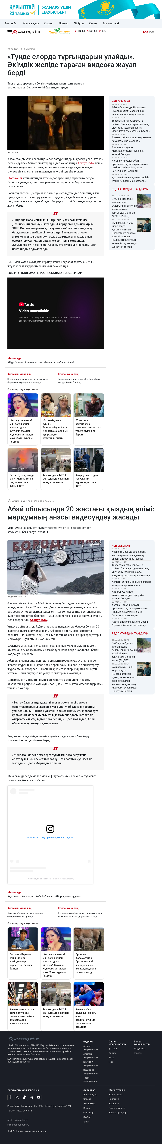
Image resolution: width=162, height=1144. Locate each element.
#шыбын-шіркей (64, 362)
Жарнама (114, 1103)
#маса (48, 362)
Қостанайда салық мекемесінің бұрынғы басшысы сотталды (130, 179)
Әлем (86, 1121)
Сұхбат (87, 1117)
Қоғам (93, 23)
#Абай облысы (44, 896)
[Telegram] (31, 1097)
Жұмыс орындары (118, 1112)
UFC (111, 1062)
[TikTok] (24, 1097)
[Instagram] (17, 1097)
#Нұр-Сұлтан (15, 362)
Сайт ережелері (117, 1108)
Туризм (138, 1053)
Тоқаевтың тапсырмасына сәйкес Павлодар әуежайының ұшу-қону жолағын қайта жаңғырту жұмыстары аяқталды (131, 126)
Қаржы (48, 23)
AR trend (63, 23)
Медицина (139, 1048)
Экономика (89, 1103)
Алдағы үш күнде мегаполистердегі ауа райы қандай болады (128, 151)
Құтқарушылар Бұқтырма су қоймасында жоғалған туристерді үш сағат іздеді (80, 915)
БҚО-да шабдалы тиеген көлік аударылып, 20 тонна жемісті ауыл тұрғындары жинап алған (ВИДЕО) (124, 207)
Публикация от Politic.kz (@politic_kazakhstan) (50, 878)
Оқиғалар (31, 49)
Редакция (114, 1099)
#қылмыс (13, 896)
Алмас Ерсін (18, 501)
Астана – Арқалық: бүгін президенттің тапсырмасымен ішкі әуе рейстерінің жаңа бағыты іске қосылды (130, 165)
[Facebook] (10, 1097)
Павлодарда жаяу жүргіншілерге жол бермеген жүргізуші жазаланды (27, 381)
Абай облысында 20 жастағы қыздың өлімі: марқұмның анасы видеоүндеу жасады (129, 111)
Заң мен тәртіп (111, 23)
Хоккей (112, 1053)
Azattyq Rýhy (86, 163)
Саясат (87, 1099)
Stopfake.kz (14, 178)
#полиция (27, 896)
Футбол (113, 1048)
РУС (151, 32)
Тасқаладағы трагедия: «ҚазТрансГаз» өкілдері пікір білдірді (79, 381)
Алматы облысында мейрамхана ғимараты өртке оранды (131, 139)
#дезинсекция (33, 362)
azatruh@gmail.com (17, 1120)
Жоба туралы (116, 1094)
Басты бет (11, 23)
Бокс (111, 1057)
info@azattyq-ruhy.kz (18, 1124)
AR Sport (79, 23)
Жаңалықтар (31, 23)
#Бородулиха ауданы (68, 896)
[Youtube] (38, 1097)
